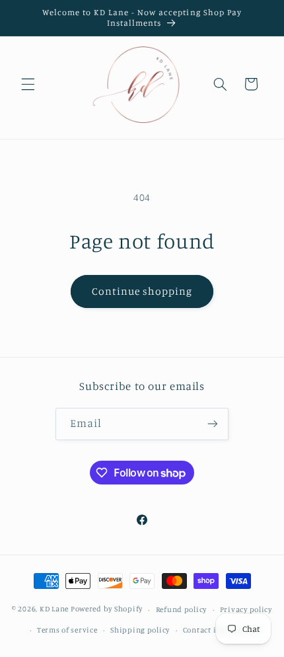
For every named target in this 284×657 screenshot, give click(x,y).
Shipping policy (140, 630)
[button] (28, 84)
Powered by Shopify (107, 609)
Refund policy (181, 609)
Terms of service (67, 630)
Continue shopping (142, 291)
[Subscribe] (212, 424)
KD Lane (54, 609)
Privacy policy (246, 609)
